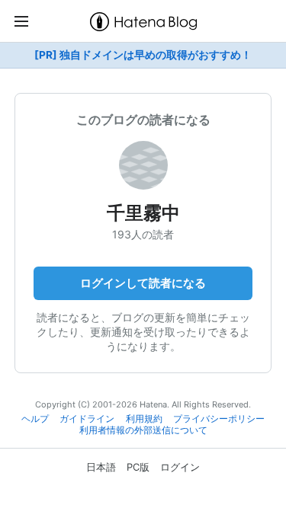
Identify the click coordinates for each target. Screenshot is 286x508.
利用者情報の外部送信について (143, 430)
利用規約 (144, 419)
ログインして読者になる (143, 283)
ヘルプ (35, 419)
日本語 (101, 467)
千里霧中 (143, 213)
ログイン (180, 467)
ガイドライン (86, 419)
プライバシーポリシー (219, 419)
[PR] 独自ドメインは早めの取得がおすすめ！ (143, 55)
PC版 (138, 467)
